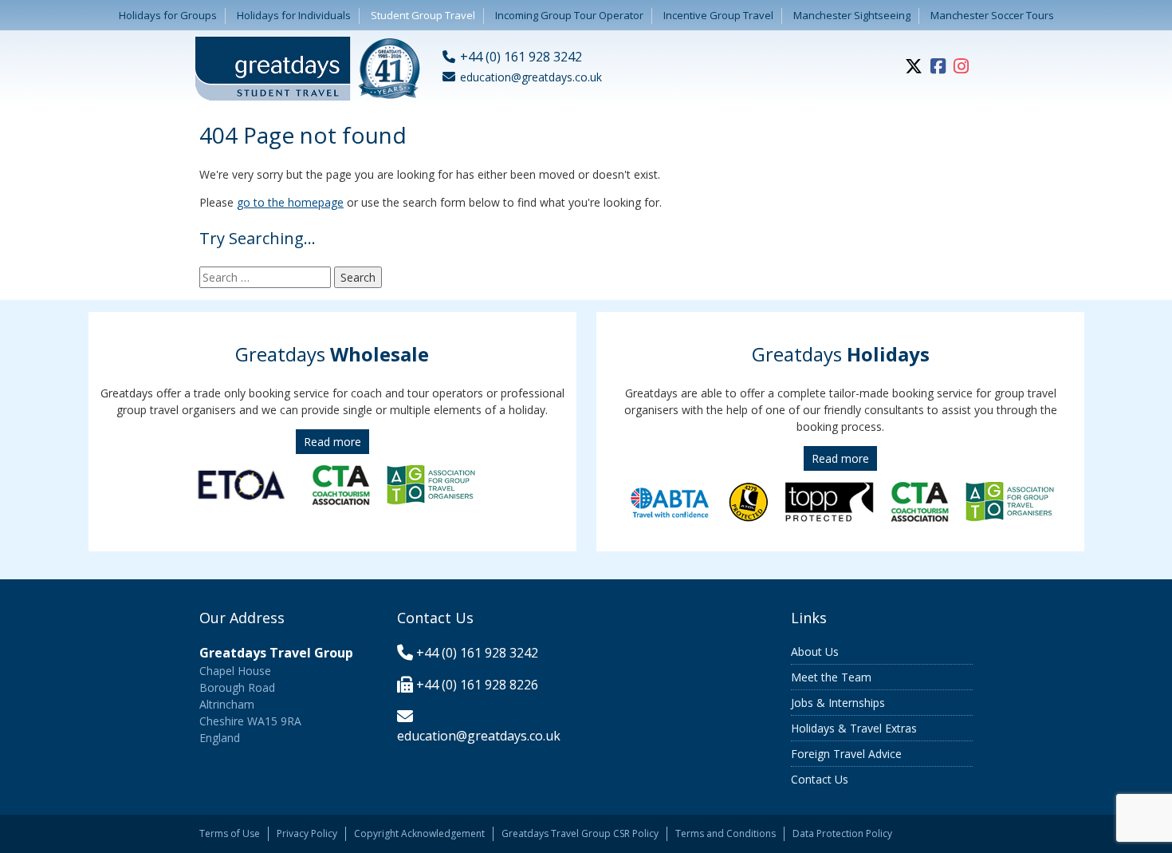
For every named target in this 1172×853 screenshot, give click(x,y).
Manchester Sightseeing (851, 15)
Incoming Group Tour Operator (569, 15)
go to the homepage (290, 202)
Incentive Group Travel (718, 15)
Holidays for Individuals (294, 15)
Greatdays (332, 354)
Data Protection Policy (842, 833)
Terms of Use (229, 833)
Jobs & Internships (838, 702)
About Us (815, 651)
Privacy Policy (307, 833)
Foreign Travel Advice (846, 753)
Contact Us (819, 779)
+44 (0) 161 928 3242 (477, 652)
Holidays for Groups (168, 15)
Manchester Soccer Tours (992, 15)
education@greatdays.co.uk (478, 735)
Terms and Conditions (725, 833)
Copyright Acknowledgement (419, 833)
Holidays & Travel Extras (854, 728)
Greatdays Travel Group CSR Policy (580, 833)
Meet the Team (831, 677)
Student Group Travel (423, 15)
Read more (332, 441)
